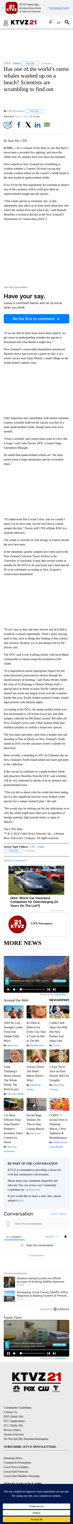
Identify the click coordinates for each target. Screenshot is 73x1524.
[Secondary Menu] (8, 22)
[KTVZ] (26, 22)
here (21, 1200)
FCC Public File (13, 1425)
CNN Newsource (15, 111)
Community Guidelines (17, 1407)
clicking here (32, 1189)
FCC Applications (14, 1421)
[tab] (14, 1237)
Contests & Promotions (17, 1462)
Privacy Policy (12, 1430)
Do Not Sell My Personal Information (26, 1438)
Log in (54, 1214)
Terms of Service (14, 1434)
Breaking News (13, 1458)
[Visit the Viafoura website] (61, 1309)
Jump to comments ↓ (16, 860)
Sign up (63, 1214)
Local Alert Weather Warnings (21, 1476)
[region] (36, 1262)
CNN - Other (36, 846)
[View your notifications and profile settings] (65, 1236)
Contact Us (10, 1412)
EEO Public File (13, 1416)
